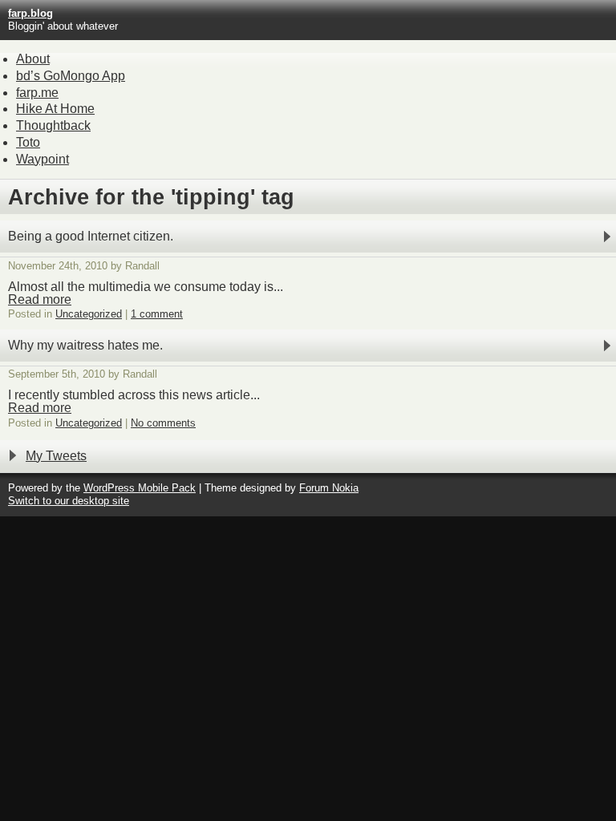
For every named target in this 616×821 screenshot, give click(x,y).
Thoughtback (53, 125)
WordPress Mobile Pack (139, 488)
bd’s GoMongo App (70, 76)
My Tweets (56, 456)
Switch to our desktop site (68, 501)
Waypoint (42, 159)
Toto (28, 142)
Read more (39, 299)
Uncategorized (88, 314)
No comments (163, 423)
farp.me (37, 92)
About (33, 59)
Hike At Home (55, 108)
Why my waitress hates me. (85, 345)
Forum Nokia (329, 488)
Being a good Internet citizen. (90, 236)
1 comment (157, 314)
